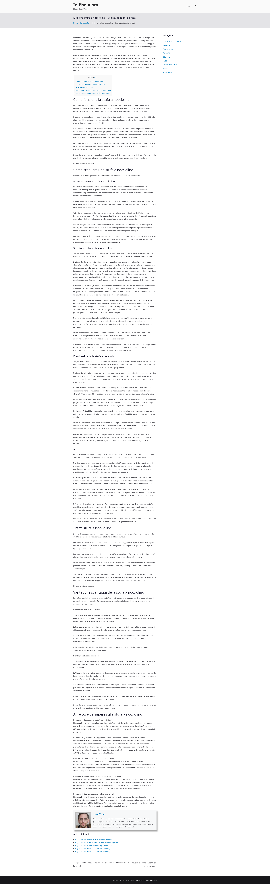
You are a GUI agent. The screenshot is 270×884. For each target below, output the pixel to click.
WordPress (153, 880)
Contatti (187, 6)
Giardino (166, 57)
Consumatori (168, 49)
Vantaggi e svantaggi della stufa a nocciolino (92, 90)
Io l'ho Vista (85, 5)
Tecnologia (167, 72)
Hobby (165, 61)
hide (95, 77)
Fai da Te (166, 53)
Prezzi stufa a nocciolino (84, 87)
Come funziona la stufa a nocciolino (88, 82)
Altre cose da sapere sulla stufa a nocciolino (92, 93)
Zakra (146, 880)
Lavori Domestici (170, 65)
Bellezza (166, 45)
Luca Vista (99, 813)
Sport (165, 69)
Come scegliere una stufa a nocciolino (89, 84)
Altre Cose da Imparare (172, 41)
